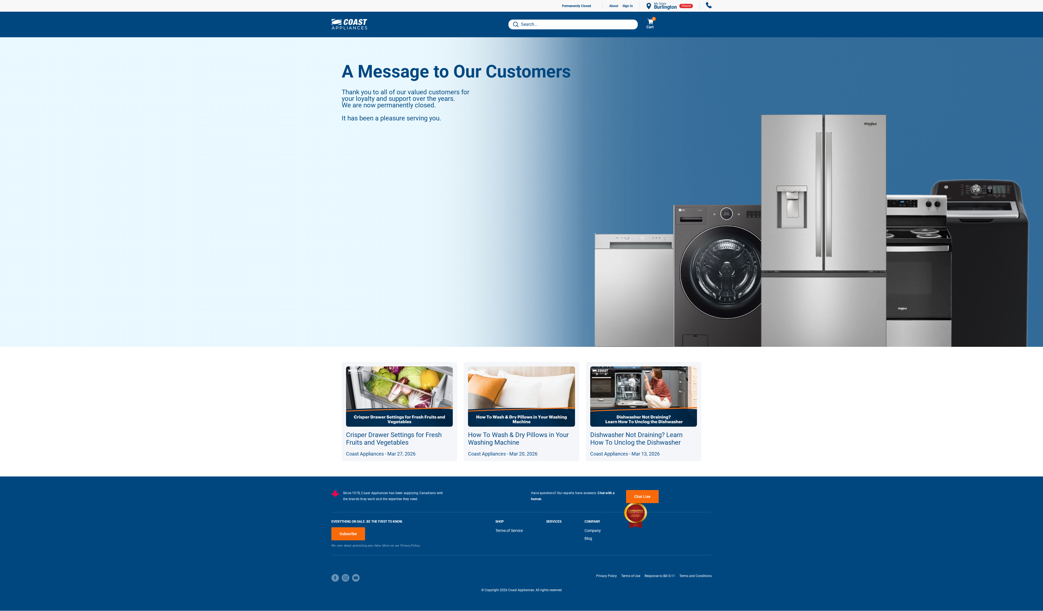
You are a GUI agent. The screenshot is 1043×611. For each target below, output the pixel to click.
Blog (588, 538)
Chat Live (642, 496)
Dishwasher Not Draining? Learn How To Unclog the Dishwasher (636, 439)
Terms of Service (509, 530)
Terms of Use (630, 576)
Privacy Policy (606, 576)
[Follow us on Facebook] (335, 578)
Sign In (628, 6)
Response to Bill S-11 (660, 576)
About (613, 6)
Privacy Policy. (410, 545)
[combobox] (573, 24)
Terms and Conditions (695, 576)
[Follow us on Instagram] (345, 578)
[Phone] (709, 5)
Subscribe (348, 534)
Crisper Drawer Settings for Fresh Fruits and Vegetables (394, 439)
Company (593, 530)
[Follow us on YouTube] (356, 578)
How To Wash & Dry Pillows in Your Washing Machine (518, 439)
